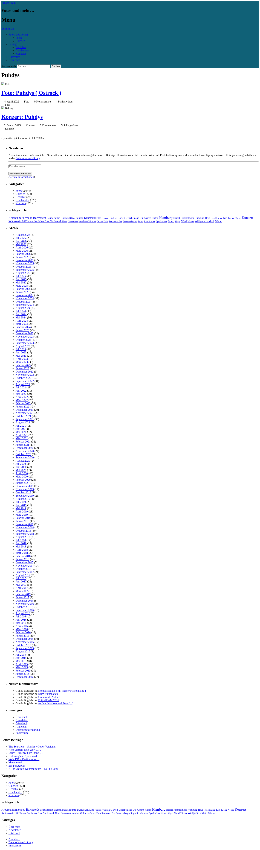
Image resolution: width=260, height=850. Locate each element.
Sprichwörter (161, 221)
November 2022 (25, 374)
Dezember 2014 (24, 676)
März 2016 (22, 629)
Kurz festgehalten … (49, 693)
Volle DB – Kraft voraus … (23, 759)
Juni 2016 (21, 619)
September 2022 (25, 381)
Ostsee (100, 221)
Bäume (79, 217)
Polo (105, 221)
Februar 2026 (23, 253)
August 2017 (23, 575)
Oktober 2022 (23, 377)
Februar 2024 (23, 327)
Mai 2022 (21, 393)
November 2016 (25, 603)
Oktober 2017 (23, 568)
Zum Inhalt (7, 28)
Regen (140, 221)
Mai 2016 (21, 622)
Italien (219, 218)
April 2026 (22, 247)
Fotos (19, 37)
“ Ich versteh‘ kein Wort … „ (24, 749)
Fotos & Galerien (18, 34)
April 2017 (22, 587)
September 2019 (25, 495)
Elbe (98, 218)
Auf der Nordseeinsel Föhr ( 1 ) (55, 703)
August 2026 (23, 234)
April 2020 (22, 473)
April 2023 (22, 358)
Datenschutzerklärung (28, 158)
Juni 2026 (21, 241)
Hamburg (166, 217)
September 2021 (25, 419)
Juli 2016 (21, 616)
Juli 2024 (21, 311)
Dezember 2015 (24, 638)
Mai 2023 (21, 355)
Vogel (177, 221)
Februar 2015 (23, 670)
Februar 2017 (23, 594)
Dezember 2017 (24, 562)
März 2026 (22, 250)
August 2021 (23, 422)
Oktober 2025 (23, 266)
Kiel (225, 218)
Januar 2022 (22, 406)
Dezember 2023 (24, 333)
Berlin (56, 217)
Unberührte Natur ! (49, 697)
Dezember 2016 (24, 600)
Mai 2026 (21, 244)
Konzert (247, 217)
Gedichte (21, 47)
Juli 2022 (21, 387)
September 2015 (25, 648)
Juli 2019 (21, 501)
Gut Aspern (145, 218)
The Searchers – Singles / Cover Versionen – (33, 746)
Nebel (64, 221)
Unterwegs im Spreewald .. (23, 756)
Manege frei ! (16, 762)
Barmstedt (39, 217)
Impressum (22, 732)
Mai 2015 (21, 661)
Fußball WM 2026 (48, 700)
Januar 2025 (22, 292)
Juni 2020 (21, 466)
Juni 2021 (21, 428)
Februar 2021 (23, 441)
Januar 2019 (22, 521)
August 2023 (23, 346)
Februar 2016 (23, 632)
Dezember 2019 (24, 486)
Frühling (113, 218)
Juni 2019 (21, 505)
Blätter (72, 218)
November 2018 (25, 527)
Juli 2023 (21, 349)
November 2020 (25, 451)
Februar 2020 (23, 479)
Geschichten (22, 50)
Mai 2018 (21, 546)
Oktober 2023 (23, 339)
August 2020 (23, 460)
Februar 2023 (23, 365)
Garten (121, 217)
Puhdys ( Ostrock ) (31, 93)
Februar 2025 (23, 288)
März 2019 (22, 514)
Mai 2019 (21, 508)
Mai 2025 (21, 282)
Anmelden (21, 726)
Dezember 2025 (24, 260)
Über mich (14, 59)
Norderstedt (73, 221)
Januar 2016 (22, 635)
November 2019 (25, 489)
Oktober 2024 (23, 301)
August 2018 (23, 536)
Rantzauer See (115, 221)
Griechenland (132, 218)
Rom (146, 221)
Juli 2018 (21, 540)
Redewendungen (130, 221)
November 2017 (25, 565)
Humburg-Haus (202, 218)
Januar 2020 (22, 482)
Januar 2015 (22, 673)
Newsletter (22, 720)
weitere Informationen (21, 176)
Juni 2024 (21, 314)
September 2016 (25, 610)
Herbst (176, 217)
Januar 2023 (22, 368)
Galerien (20, 40)
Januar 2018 (22, 559)
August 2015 (23, 651)
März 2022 (22, 400)
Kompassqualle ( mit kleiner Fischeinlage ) (62, 690)
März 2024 (22, 323)
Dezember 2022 (24, 371)
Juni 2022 (21, 390)
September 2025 (25, 269)
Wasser (190, 221)
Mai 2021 (21, 431)
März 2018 (22, 552)
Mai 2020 (21, 470)
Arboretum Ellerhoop (20, 217)
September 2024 (25, 304)
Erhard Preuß (8, 2)
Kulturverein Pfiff (17, 221)
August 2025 (23, 272)
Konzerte (21, 53)
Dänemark (90, 217)
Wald (184, 221)
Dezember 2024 (24, 295)
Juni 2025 (21, 279)
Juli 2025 (21, 276)
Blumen (65, 218)
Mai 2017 (21, 584)
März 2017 (22, 591)
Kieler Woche (234, 218)
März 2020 (22, 476)
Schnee (151, 221)
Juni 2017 (21, 581)
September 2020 (25, 457)
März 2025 (22, 285)
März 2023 (22, 362)
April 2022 (22, 396)
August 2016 (23, 613)
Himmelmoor (187, 218)
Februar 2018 (23, 556)
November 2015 (25, 641)
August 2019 (23, 498)
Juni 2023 (21, 352)
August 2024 (23, 307)
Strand (171, 221)
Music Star (32, 221)
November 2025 (25, 263)
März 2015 (22, 667)
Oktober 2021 (23, 416)
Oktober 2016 (23, 606)
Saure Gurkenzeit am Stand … (25, 752)
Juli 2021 (21, 425)
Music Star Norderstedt (50, 221)
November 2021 (25, 412)
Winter (218, 221)
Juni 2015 (21, 657)
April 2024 (22, 320)
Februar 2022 (23, 403)
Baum (50, 218)
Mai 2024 (21, 317)
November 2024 (25, 298)
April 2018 (22, 549)
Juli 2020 (21, 463)
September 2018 (25, 533)
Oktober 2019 (23, 492)
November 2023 (25, 336)
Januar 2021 (22, 444)
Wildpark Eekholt (204, 221)
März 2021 (22, 438)
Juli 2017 (21, 578)
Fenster (105, 218)
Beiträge (13, 44)
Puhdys (22, 117)
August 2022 (23, 384)
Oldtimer (91, 221)
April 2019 (22, 511)
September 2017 (25, 571)
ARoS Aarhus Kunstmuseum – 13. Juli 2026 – (34, 768)
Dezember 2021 (24, 409)
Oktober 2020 (23, 454)
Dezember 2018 (24, 524)
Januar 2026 (22, 257)
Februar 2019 (23, 517)
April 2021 (22, 435)
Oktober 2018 (23, 530)
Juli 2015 (21, 654)
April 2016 (22, 626)
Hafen (155, 217)
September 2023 (25, 342)
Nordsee (83, 221)
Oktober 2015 (23, 645)
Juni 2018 (21, 543)
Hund (213, 218)
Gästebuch (14, 56)
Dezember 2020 (24, 447)
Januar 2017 (22, 597)
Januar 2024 (22, 330)
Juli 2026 (21, 237)
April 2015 (22, 664)
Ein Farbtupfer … (18, 765)
